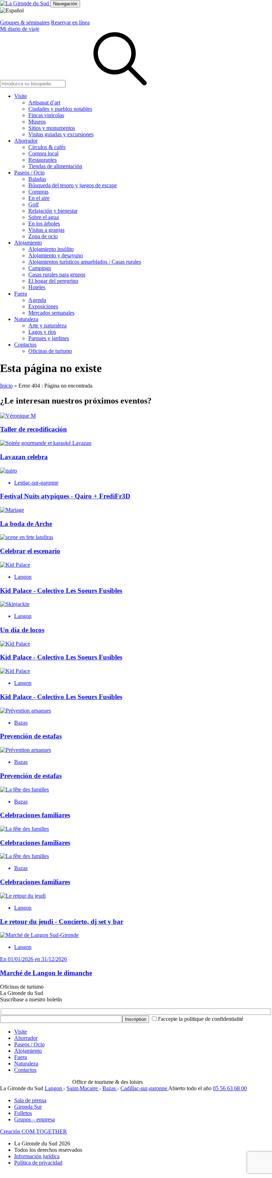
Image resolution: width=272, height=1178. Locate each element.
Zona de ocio (43, 236)
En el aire (39, 198)
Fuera (20, 294)
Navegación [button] (65, 3)
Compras (38, 192)
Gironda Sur (28, 1107)
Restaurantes (42, 160)
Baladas (37, 179)
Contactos (25, 345)
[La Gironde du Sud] (25, 3)
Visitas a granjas (46, 230)
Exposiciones (43, 306)
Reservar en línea (70, 22)
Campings (39, 268)
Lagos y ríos (42, 332)
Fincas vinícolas (46, 115)
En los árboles (44, 224)
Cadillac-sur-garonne (144, 1088)
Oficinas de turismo (50, 351)
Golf (33, 204)
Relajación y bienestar (53, 211)
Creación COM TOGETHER (33, 1131)
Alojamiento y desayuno (55, 255)
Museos (37, 122)
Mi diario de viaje (19, 29)
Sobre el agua (43, 217)
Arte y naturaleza (47, 325)
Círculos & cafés (47, 147)
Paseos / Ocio (29, 173)
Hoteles (36, 287)
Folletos (23, 1113)
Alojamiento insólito (51, 249)
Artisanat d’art (44, 102)
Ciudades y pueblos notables (60, 109)
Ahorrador (26, 141)
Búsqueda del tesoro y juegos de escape (72, 185)
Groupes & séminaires (25, 22)
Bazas (109, 1088)
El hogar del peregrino (53, 281)
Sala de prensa (30, 1100)
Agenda (37, 300)
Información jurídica (37, 1156)
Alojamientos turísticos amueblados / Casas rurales (84, 262)
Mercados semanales (51, 313)
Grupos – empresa (34, 1119)
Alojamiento (28, 243)
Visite (20, 96)
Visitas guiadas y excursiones (61, 134)
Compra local (43, 153)
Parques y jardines (48, 338)
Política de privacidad (38, 1163)
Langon (54, 1088)
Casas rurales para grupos (56, 274)
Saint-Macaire (83, 1088)
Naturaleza (26, 319)
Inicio (6, 386)
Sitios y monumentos (51, 128)
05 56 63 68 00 (230, 1088)
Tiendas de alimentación (55, 166)
